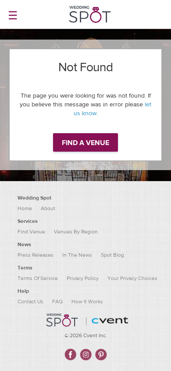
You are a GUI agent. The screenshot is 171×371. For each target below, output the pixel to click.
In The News (77, 254)
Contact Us (30, 301)
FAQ (57, 301)
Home (25, 208)
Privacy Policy (83, 278)
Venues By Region (76, 231)
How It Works (87, 301)
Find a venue (85, 142)
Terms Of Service (38, 278)
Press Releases (35, 254)
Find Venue (31, 231)
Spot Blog (112, 254)
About (48, 208)
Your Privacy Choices (132, 278)
